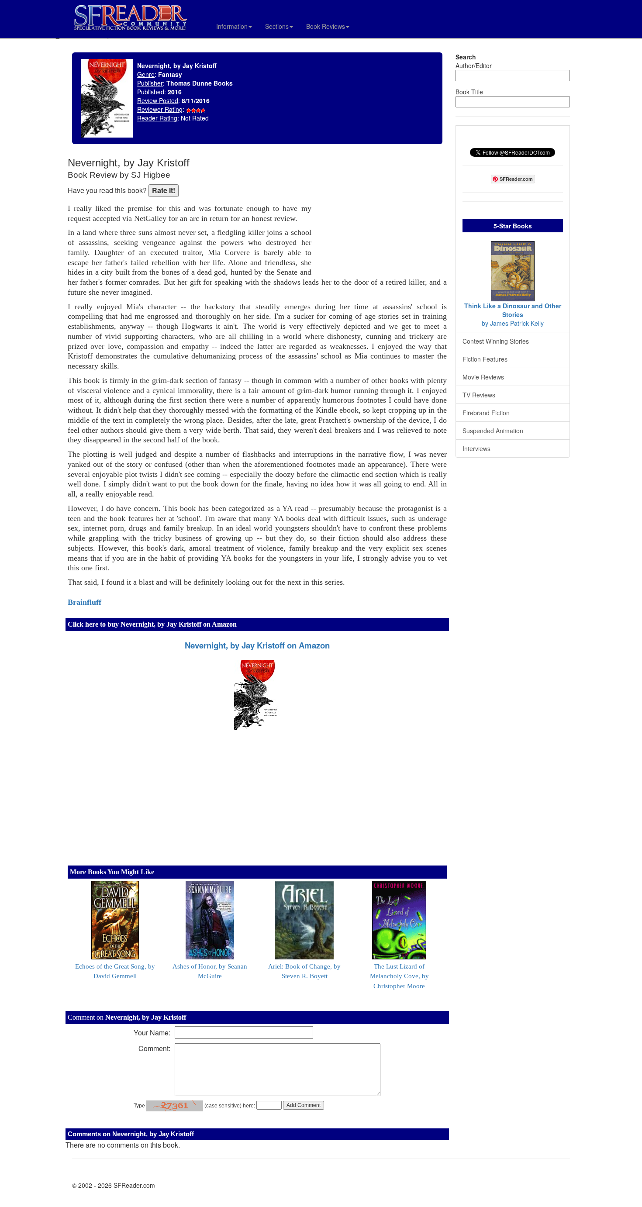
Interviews (476, 448)
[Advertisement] (381, 214)
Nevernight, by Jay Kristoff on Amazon (257, 645)
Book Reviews (325, 26)
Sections (277, 26)
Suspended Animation (493, 430)
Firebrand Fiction (486, 412)
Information (232, 26)
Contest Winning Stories (496, 341)
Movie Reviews (483, 376)
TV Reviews (479, 394)
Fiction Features (485, 359)
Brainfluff (84, 602)
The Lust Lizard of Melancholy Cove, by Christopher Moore (399, 976)
